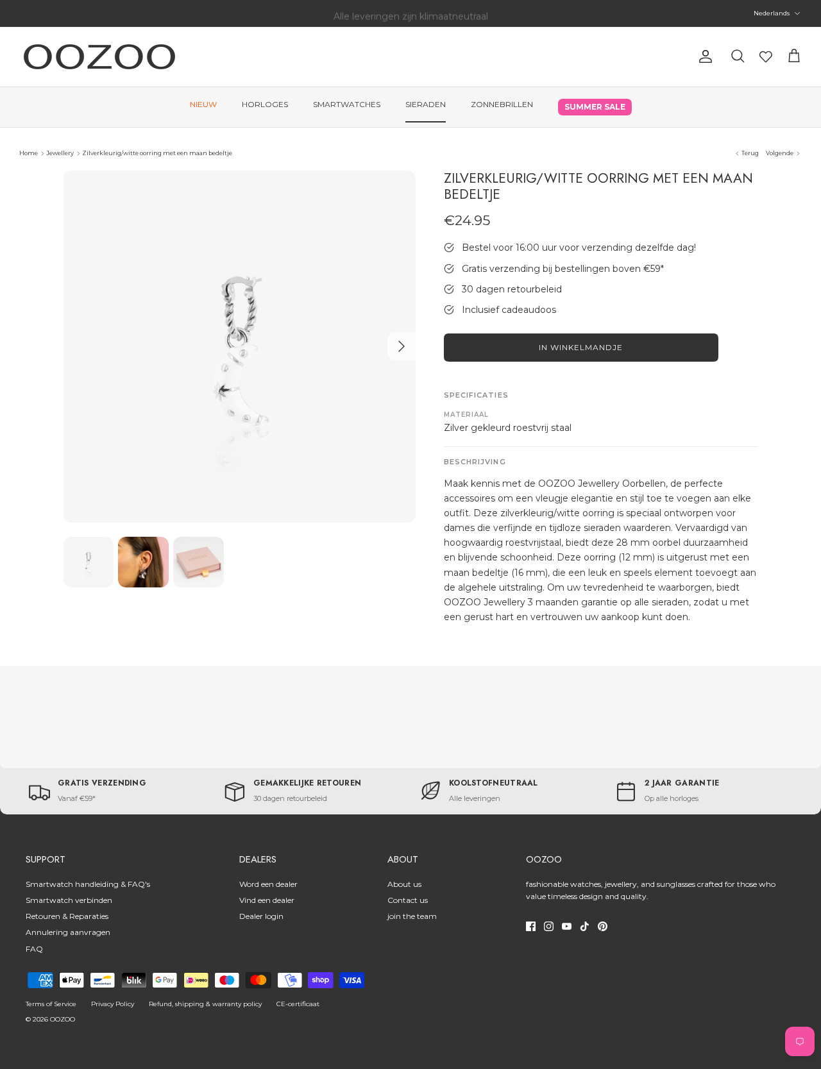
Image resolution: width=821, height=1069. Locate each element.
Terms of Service (51, 1004)
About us (404, 884)
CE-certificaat (297, 1004)
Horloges (265, 104)
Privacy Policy (112, 1004)
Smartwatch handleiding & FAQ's (88, 884)
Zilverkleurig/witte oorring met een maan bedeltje (157, 152)
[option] (239, 347)
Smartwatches (346, 104)
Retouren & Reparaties (67, 916)
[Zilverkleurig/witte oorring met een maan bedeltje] (239, 347)
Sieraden (425, 104)
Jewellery (60, 152)
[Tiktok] (584, 926)
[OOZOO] (99, 57)
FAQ (34, 949)
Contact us (407, 900)
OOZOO (62, 1019)
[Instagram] (549, 926)
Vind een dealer (266, 900)
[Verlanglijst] (766, 56)
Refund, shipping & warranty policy (205, 1004)
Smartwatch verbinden (69, 900)
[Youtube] (566, 926)
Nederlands (772, 13)
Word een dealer (268, 884)
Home (28, 152)
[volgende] (401, 346)
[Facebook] (531, 926)
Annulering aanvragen (68, 932)
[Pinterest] (602, 926)
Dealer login (261, 916)
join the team (412, 916)
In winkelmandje (580, 347)
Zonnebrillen (502, 104)
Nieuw (203, 104)
